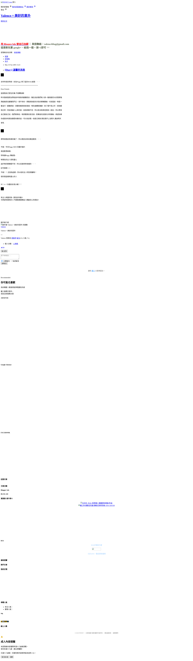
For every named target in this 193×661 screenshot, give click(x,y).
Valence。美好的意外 (16, 15)
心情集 (15, 244)
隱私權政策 (108, 633)
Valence (3, 227)
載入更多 (4, 251)
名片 (6, 61)
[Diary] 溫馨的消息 (15, 70)
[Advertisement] (96, 31)
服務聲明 (115, 633)
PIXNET (81, 633)
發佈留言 (4, 263)
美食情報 (17, 52)
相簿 (6, 56)
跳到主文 (4, 21)
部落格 (7, 59)
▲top (2, 247)
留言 (18, 238)
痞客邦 (13, 238)
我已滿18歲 (5, 657)
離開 (11, 657)
